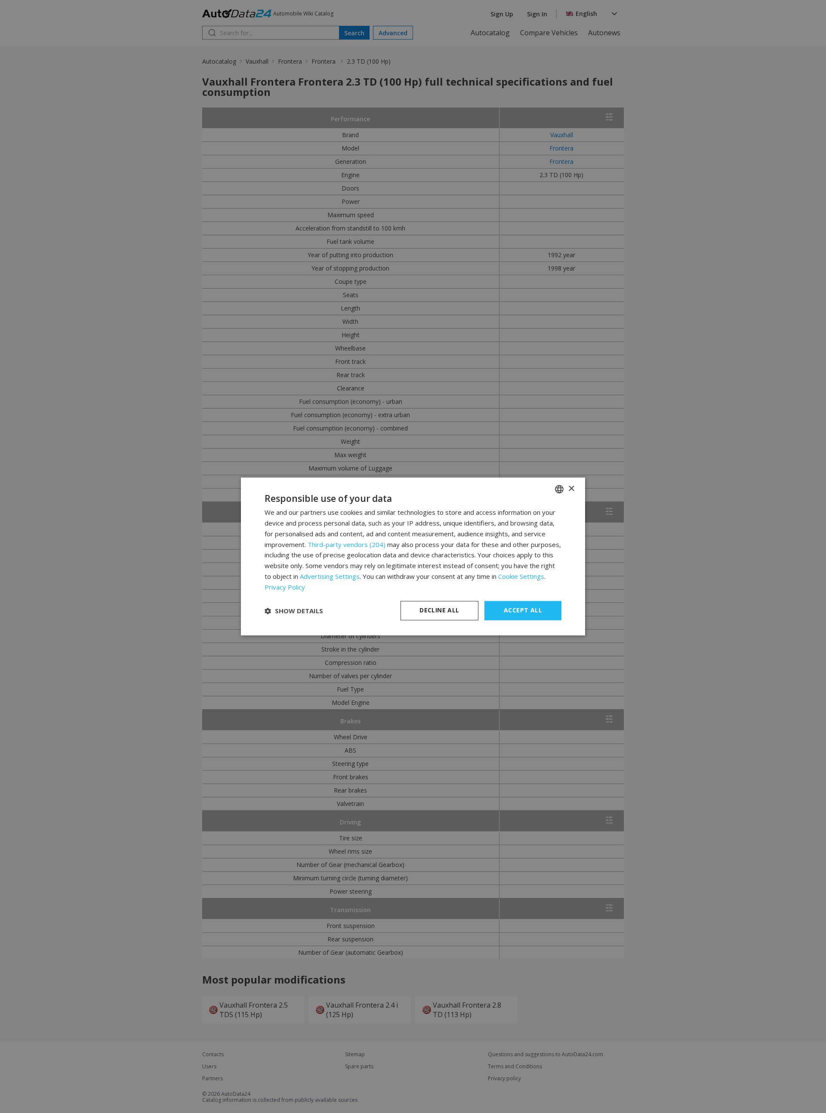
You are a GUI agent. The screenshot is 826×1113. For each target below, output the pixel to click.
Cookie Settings (521, 576)
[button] (294, 610)
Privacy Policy (285, 587)
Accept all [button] (523, 610)
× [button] (571, 489)
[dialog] (413, 556)
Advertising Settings (330, 576)
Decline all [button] (439, 610)
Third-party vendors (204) (346, 544)
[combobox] (559, 489)
